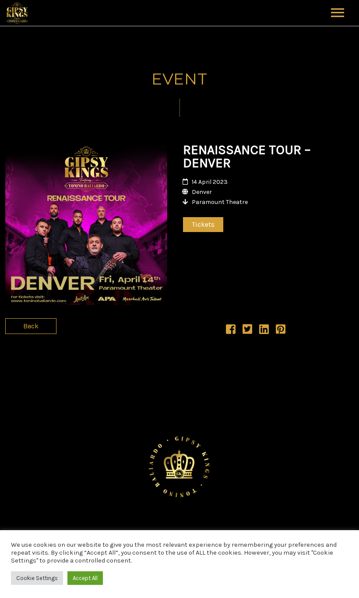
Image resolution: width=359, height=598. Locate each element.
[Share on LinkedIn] (264, 331)
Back (31, 326)
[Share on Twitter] (247, 331)
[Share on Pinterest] (280, 331)
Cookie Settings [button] (37, 578)
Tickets (203, 224)
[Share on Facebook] (230, 331)
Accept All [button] (85, 578)
